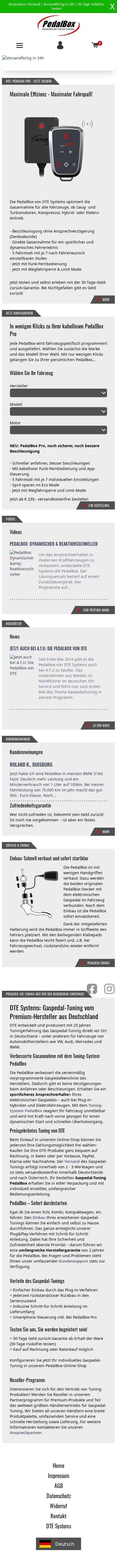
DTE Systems (58, 1526)
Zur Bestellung (98, 505)
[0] (95, 45)
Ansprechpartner (26, 1432)
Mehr (106, 299)
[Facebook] (92, 988)
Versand (72, 1161)
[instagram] (109, 988)
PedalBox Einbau (98, 963)
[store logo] (59, 25)
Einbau (39, 1217)
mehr (106, 832)
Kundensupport (73, 1261)
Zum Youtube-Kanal (96, 610)
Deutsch (64, 1544)
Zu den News (101, 725)
